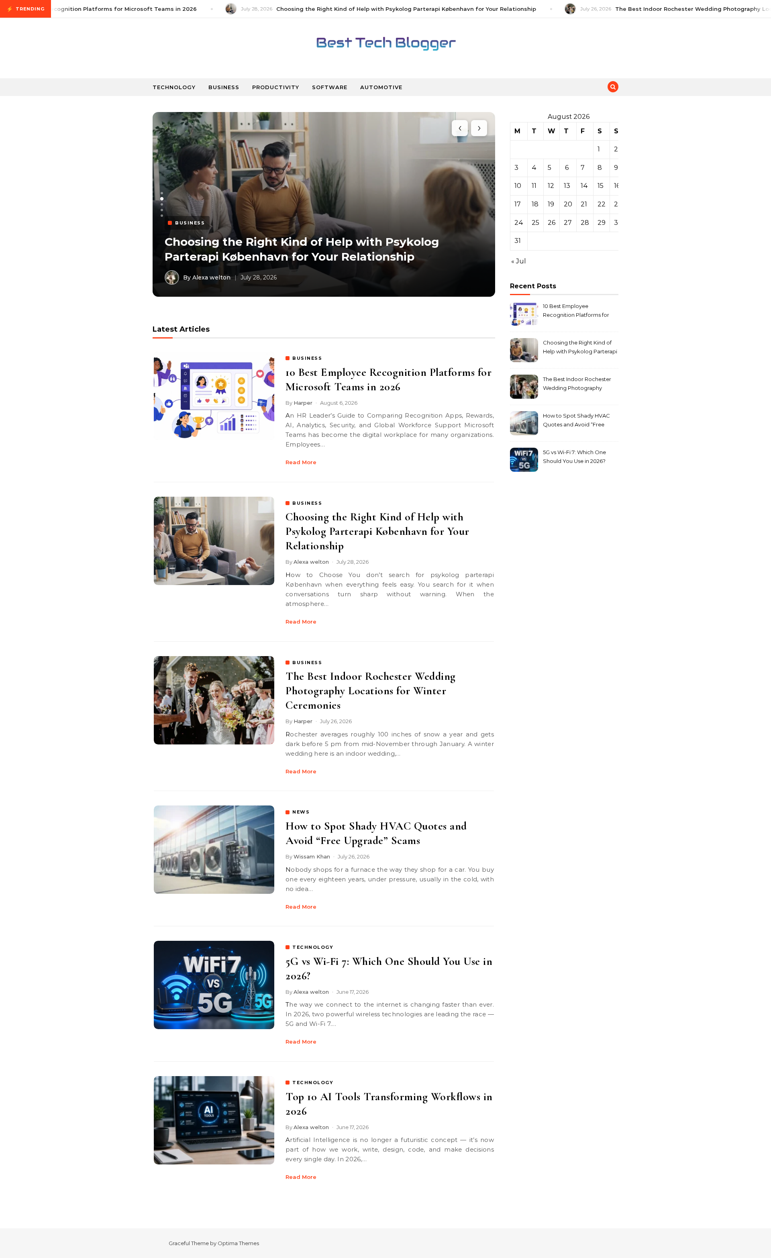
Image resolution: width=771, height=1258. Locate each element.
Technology (174, 87)
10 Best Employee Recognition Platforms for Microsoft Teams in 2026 (576, 311)
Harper (303, 403)
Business (223, 87)
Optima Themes (238, 1243)
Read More (301, 462)
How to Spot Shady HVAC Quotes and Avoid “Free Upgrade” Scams (576, 421)
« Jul (518, 261)
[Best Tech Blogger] (385, 45)
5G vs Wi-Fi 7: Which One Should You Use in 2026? (574, 456)
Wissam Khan (312, 856)
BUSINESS (307, 358)
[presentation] (460, 128)
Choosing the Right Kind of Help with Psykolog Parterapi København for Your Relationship (377, 531)
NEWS (301, 812)
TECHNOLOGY (312, 947)
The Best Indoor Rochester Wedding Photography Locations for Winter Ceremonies (371, 690)
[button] (162, 193)
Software (329, 87)
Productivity (275, 87)
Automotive (381, 87)
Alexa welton (311, 562)
